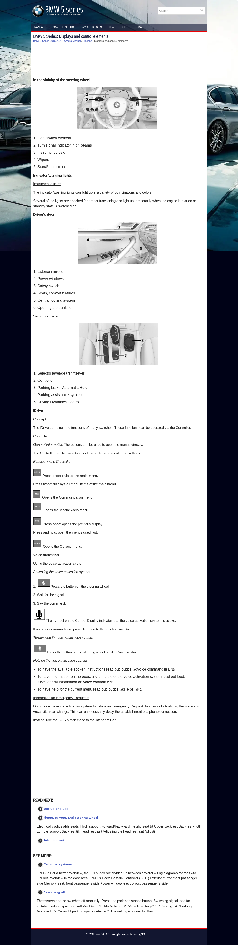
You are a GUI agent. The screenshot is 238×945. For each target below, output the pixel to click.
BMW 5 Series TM (91, 27)
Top (123, 27)
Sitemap (138, 27)
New (111, 27)
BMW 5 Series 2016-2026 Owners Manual (57, 40)
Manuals (40, 27)
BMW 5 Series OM (63, 27)
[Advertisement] (117, 60)
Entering (87, 40)
